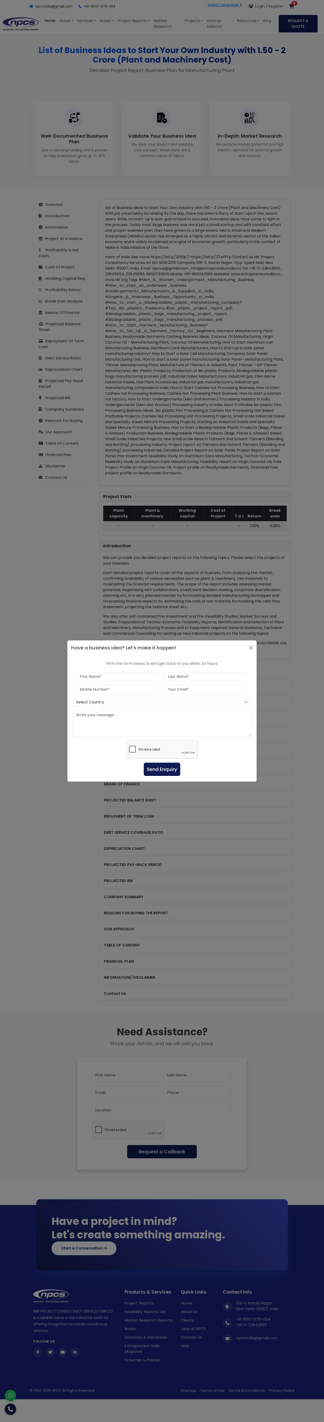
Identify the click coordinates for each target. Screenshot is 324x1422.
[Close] (251, 648)
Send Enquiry (162, 769)
